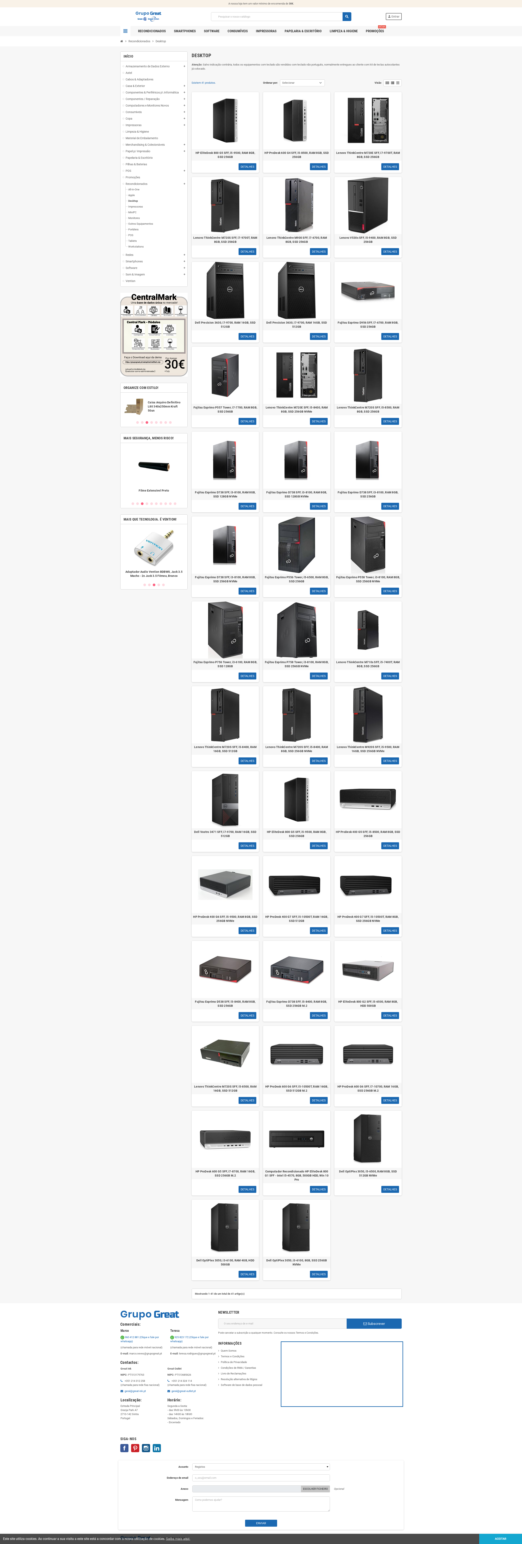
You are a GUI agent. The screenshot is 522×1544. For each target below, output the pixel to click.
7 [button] (165, 422)
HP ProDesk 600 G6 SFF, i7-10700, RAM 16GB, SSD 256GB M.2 (368, 1088)
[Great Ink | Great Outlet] (148, 16)
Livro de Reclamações (233, 1373)
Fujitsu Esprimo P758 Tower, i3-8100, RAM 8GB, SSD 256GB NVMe (297, 664)
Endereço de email (177, 1477)
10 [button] (175, 503)
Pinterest (135, 1448)
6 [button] (161, 422)
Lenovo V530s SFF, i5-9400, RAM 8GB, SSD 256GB (368, 239)
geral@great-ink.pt (135, 1391)
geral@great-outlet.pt (183, 1391)
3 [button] (147, 422)
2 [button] (142, 422)
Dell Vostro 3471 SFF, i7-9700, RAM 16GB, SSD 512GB (225, 834)
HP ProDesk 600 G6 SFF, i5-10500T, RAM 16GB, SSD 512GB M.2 (296, 1088)
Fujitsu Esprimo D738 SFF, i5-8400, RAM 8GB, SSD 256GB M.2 (296, 1003)
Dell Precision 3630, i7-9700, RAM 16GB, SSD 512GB (225, 324)
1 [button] (137, 422)
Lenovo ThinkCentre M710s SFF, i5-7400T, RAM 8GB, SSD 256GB (368, 664)
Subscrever (376, 1324)
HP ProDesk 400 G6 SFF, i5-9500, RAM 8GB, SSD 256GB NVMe (225, 918)
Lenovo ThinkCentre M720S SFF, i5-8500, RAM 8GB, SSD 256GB (368, 409)
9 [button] (170, 503)
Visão (378, 82)
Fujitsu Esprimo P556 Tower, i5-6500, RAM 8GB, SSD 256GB (297, 579)
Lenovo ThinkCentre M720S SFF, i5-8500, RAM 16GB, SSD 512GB (225, 1088)
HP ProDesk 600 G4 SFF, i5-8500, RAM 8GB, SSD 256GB (296, 155)
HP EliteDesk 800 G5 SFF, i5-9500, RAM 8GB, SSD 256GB (225, 155)
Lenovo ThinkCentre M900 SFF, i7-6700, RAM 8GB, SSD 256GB (297, 239)
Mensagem (181, 1499)
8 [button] (170, 422)
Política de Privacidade (234, 1362)
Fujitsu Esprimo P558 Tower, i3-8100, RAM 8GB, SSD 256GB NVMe (368, 579)
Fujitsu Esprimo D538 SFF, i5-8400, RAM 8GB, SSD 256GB (225, 1003)
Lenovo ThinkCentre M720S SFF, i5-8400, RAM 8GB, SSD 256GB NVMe (296, 749)
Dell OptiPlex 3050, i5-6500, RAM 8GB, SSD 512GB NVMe (368, 1173)
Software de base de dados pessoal (241, 1384)
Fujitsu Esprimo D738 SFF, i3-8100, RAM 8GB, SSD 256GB (368, 494)
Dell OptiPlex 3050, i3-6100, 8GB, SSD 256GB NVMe (296, 1262)
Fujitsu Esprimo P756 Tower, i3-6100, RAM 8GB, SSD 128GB (225, 664)
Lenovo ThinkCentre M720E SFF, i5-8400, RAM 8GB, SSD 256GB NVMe (297, 409)
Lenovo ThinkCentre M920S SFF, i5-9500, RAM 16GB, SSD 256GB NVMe (368, 749)
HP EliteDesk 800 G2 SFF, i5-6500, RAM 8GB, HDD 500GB (368, 1003)
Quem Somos (229, 1350)
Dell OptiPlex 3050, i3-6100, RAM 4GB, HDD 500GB (225, 1262)
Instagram (146, 1448)
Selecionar (288, 82)
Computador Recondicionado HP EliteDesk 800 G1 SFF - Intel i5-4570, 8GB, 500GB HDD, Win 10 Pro (296, 1175)
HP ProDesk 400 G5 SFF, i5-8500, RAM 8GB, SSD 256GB (368, 834)
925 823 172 (181, 1337)
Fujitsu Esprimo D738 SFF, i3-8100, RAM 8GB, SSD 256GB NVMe (225, 579)
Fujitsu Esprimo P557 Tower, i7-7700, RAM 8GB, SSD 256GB (225, 409)
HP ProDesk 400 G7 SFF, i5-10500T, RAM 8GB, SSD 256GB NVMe (368, 918)
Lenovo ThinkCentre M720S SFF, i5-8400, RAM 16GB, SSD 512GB (225, 749)
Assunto (183, 1466)
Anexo (184, 1488)
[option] (154, 406)
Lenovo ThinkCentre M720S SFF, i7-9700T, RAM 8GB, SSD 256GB (225, 239)
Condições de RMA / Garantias (238, 1367)
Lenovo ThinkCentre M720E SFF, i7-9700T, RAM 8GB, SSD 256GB (368, 155)
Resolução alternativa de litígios (239, 1379)
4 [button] (151, 422)
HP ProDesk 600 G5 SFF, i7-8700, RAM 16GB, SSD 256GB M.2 (225, 1173)
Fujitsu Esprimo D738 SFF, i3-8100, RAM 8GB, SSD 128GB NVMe (225, 494)
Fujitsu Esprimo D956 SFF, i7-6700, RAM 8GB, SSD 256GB (368, 324)
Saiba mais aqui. (178, 1539)
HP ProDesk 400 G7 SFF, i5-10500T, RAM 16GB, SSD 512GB (296, 918)
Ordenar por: (270, 82)
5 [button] (156, 422)
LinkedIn (157, 1448)
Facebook (124, 1448)
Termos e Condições (232, 1356)
